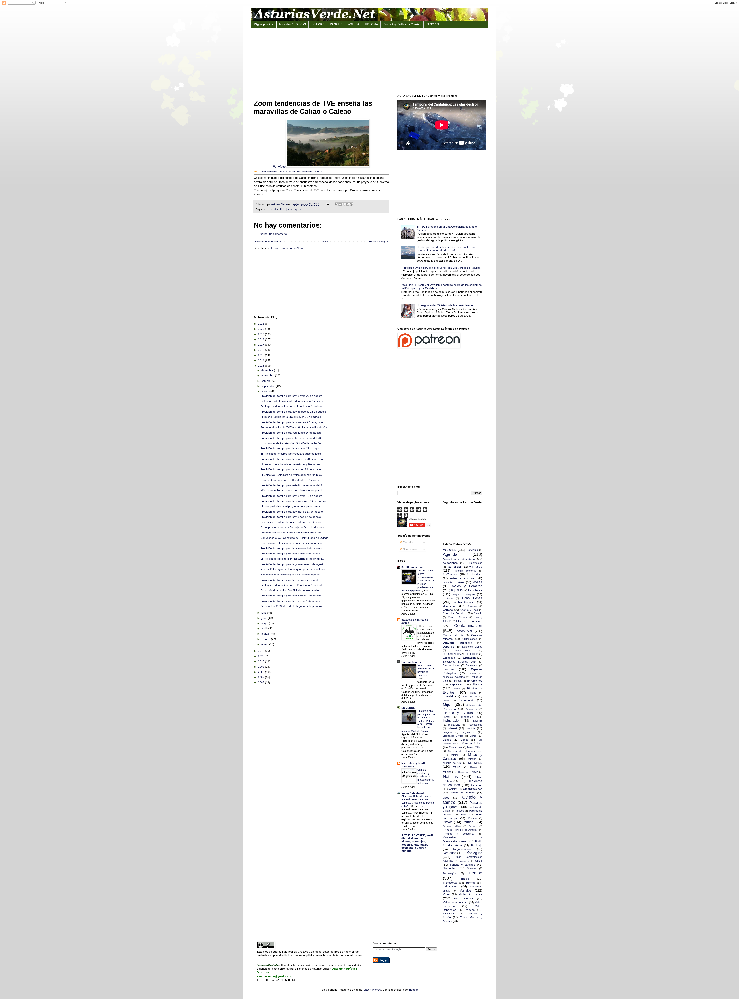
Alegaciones (450, 562)
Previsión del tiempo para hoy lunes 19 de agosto (291, 469)
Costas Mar (463, 631)
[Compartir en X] (344, 204)
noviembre (268, 375)
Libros (473, 736)
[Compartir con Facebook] (347, 204)
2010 (261, 661)
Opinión (453, 789)
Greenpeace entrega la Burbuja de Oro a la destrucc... (294, 527)
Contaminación (468, 625)
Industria (477, 721)
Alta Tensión (454, 566)
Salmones (464, 861)
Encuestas (472, 665)
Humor (446, 717)
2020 (261, 328)
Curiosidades (469, 639)
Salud (478, 860)
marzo (265, 633)
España (472, 673)
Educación (469, 657)
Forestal (448, 696)
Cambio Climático (463, 602)
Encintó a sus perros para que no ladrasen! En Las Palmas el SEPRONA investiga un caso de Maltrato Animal (418, 721)
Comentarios (410, 549)
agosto (265, 391)
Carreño (448, 609)
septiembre (268, 386)
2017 (261, 344)
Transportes (450, 882)
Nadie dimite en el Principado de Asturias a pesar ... (292, 574)
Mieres (455, 755)
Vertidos (465, 890)
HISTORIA (371, 24)
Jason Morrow (372, 989)
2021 (261, 323)
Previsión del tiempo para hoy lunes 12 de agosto (291, 516)
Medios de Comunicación (465, 750)
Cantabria (472, 606)
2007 (261, 677)
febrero (266, 639)
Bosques (470, 594)
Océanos (476, 785)
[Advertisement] (369, 60)
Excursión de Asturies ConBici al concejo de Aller (290, 590)
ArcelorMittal (474, 574)
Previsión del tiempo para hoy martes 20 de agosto (292, 458)
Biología (455, 594)
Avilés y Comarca (467, 586)
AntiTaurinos (450, 574)
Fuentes (447, 700)
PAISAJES (336, 24)
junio (264, 618)
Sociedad (449, 868)
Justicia (470, 728)
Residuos (449, 853)
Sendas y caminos (462, 864)
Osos (446, 797)
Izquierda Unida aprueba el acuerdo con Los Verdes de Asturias (442, 267)
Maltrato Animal (472, 743)
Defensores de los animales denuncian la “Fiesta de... (293, 401)
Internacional (475, 724)
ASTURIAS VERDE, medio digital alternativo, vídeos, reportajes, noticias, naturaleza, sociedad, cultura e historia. (418, 843)
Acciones (449, 550)
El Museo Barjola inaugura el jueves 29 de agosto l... (293, 416)
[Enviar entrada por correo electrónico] (327, 204)
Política (467, 822)
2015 (261, 355)
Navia (475, 772)
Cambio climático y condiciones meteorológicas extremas (425, 776)
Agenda (450, 554)
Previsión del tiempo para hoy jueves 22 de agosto (291, 448)
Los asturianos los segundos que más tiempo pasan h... (295, 542)
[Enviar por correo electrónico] (337, 204)
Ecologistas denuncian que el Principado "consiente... (293, 406)
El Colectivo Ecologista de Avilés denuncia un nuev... (292, 474)
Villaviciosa (449, 913)
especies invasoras (454, 677)
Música (447, 771)
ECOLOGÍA (471, 654)
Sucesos (472, 868)
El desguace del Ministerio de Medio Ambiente (445, 305)
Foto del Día (470, 696)
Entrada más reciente (268, 241)
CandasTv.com (411, 661)
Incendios (467, 716)
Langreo (447, 732)
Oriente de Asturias (462, 792)
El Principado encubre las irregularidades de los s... (292, 453)
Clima (459, 620)
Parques (459, 810)
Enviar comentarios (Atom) (287, 248)
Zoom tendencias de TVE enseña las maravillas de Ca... (295, 427)
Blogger (413, 989)
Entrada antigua (378, 241)
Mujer (456, 766)
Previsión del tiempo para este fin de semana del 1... (293, 485)
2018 (261, 339)
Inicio (325, 241)
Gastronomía (466, 700)
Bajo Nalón (457, 590)
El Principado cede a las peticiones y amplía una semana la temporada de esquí (446, 249)
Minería (472, 759)
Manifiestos (455, 747)
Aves (461, 582)
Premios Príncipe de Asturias (460, 830)
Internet (452, 728)
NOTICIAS (318, 24)
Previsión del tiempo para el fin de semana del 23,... (292, 438)
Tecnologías (449, 873)
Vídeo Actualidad (412, 792)
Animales (475, 566)
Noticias (450, 776)
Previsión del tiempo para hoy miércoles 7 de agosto (292, 564)
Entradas (408, 542)
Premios (473, 826)
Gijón (448, 704)
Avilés (477, 582)
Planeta (472, 818)
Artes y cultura (462, 578)
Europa (457, 680)
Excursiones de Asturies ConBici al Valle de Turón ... (292, 443)
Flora (473, 692)
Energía (448, 669)
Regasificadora (462, 849)
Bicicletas (475, 590)
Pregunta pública (452, 826)
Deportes (448, 646)
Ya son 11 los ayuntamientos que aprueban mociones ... (295, 569)
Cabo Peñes (472, 598)
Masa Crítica (474, 747)
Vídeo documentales (455, 902)
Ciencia (478, 613)
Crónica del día (453, 635)
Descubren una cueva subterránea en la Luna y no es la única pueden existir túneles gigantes (418, 580)
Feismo (456, 689)
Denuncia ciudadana (457, 642)
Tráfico (465, 878)
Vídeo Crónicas (470, 894)
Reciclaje (476, 845)
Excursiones (474, 680)
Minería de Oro (452, 763)
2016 (261, 349)
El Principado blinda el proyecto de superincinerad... (292, 506)
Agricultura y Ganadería (459, 558)
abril (264, 628)
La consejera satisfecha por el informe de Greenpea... (293, 521)
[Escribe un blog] (340, 204)
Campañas (449, 605)
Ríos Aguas (474, 853)
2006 (261, 682)
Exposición (456, 684)
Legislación (468, 732)
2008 (261, 672)
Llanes (447, 739)
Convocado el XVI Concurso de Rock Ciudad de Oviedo (294, 537)
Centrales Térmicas (455, 613)
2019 (261, 334)
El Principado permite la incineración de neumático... (292, 558)
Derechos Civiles (472, 646)
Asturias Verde (279, 204)
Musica (473, 767)
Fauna (477, 684)
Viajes (446, 894)
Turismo (471, 882)
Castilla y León (469, 610)
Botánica (448, 598)
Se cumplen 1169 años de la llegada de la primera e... (293, 606)
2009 (261, 666)
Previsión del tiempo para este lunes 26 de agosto (291, 432)
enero (265, 644)
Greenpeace (471, 709)
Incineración (451, 720)
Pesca (464, 814)
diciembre (267, 370)
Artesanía (447, 582)
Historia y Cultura (458, 713)
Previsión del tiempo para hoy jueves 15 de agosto (291, 495)
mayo (265, 623)
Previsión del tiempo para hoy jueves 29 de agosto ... (293, 395)
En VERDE (408, 707)
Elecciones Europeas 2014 (460, 661)
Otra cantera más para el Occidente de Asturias (290, 479)
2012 (261, 650)
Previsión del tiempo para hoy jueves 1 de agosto (291, 600)
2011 (261, 656)
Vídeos (470, 909)
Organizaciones (472, 788)
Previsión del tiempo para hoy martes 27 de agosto (292, 422)
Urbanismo (450, 886)
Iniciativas (454, 724)
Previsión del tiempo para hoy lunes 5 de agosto (290, 579)
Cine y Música (457, 617)
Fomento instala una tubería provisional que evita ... (292, 532)
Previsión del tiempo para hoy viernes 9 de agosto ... (293, 548)
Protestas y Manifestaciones (462, 839)
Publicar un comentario (273, 233)
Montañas (273, 209)
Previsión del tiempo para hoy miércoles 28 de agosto (293, 411)
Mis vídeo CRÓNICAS (292, 24)
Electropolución (451, 665)
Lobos (464, 739)
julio (264, 612)
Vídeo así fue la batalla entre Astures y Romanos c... (292, 464)
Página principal (263, 24)
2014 (261, 360)
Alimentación (475, 563)
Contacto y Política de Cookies (402, 24)
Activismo (472, 550)
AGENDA (353, 24)
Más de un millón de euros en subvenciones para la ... (294, 490)
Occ (461, 781)
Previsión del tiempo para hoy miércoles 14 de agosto (293, 500)
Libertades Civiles (453, 736)
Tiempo (475, 873)
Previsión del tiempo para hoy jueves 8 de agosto (291, 553)
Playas (448, 822)
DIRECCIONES (462, 650)
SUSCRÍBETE (434, 24)
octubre (266, 380)
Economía (449, 657)
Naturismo (463, 772)
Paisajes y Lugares (290, 209)
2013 (261, 365)
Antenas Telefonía (465, 571)
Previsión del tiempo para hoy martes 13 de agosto (292, 511)
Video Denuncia (463, 898)
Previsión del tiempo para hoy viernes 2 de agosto (291, 595)
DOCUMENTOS (452, 654)
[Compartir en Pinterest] (351, 204)
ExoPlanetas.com (412, 567)
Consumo (476, 620)
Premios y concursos (459, 833)
